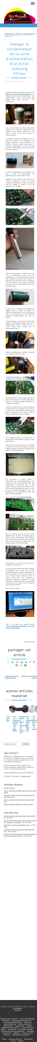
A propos (4, 1039)
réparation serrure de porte (21, 1035)
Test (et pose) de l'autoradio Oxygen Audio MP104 (19, 816)
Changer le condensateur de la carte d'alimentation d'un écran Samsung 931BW (19, 59)
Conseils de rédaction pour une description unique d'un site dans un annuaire (20, 821)
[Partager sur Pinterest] (34, 662)
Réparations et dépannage (30, 33)
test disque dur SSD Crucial (9, 1018)
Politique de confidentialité (15, 1039)
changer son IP (19, 1026)
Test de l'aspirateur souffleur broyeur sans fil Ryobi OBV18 (16, 724)
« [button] (11, 677)
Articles (16, 1010)
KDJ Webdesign (17, 1008)
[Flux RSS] (21, 665)
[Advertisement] (11, 870)
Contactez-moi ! (26, 776)
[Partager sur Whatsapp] (8, 662)
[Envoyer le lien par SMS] (13, 662)
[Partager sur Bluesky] (22, 662)
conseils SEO (12, 1029)
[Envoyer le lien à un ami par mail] (25, 665)
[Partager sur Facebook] (30, 662)
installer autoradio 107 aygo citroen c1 (16, 1026)
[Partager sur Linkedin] (26, 662)
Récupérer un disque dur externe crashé (17, 825)
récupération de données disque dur (13, 1031)
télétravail (16, 1033)
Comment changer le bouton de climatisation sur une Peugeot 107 (23, 725)
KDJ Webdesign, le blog (10, 33)
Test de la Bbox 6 (8, 719)
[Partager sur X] (17, 662)
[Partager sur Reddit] (17, 665)
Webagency (20, 1040)
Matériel (18, 33)
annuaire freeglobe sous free (12, 1022)
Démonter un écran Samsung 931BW (11, 677)
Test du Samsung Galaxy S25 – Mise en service (18, 804)
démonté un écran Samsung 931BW (18, 94)
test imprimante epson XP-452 (21, 1020)
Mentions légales (28, 1039)
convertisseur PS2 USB (25, 1029)
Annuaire (13, 1040)
